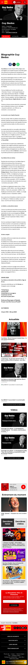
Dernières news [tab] (8, 522)
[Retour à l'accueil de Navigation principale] (5, 2)
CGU (9, 655)
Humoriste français (11, 32)
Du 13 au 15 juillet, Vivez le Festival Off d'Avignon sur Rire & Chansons (13, 563)
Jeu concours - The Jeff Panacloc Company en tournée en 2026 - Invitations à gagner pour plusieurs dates (14, 582)
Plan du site (6, 654)
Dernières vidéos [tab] (20, 522)
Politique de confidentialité (10, 657)
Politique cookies (16, 655)
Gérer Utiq (21, 657)
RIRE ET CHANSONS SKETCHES (13, 487)
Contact (13, 654)
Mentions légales (20, 654)
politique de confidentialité (14, 611)
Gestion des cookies (14, 658)
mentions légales (6, 611)
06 (8, 26)
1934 (10, 26)
